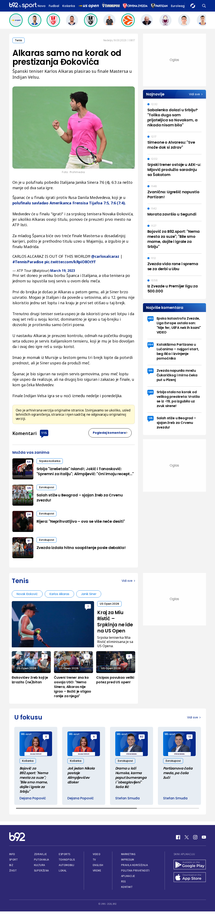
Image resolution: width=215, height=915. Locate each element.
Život (13, 870)
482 (150, 318)
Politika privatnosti (135, 870)
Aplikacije (128, 876)
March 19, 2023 (62, 270)
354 (150, 344)
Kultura (39, 865)
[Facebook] (178, 837)
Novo (42, 6)
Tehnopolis (67, 859)
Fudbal (54, 6)
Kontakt (127, 887)
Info (12, 854)
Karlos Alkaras (59, 594)
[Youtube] (204, 837)
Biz (11, 865)
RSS (123, 881)
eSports (64, 854)
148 (150, 392)
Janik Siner (88, 594)
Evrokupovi (46, 487)
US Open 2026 (109, 604)
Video (97, 854)
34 (29, 514)
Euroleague (179, 6)
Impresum (127, 859)
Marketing (128, 854)
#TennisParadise (27, 261)
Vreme (97, 870)
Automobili (66, 865)
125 (29, 488)
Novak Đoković (27, 594)
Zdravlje (40, 854)
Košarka (68, 6)
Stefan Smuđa (127, 798)
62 (141, 736)
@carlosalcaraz (105, 256)
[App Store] (190, 877)
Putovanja (41, 859)
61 (29, 540)
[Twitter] (187, 837)
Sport (13, 859)
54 (29, 462)
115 (44, 433)
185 (150, 370)
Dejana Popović (33, 798)
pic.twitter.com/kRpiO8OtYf (70, 261)
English (98, 865)
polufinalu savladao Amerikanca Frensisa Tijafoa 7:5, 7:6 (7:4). (69, 202)
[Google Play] (190, 865)
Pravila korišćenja (134, 865)
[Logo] (23, 5)
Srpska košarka (49, 461)
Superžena (41, 870)
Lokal (63, 870)
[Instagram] (195, 837)
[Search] (204, 6)
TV (94, 859)
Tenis (18, 40)
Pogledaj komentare (109, 433)
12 (189, 736)
